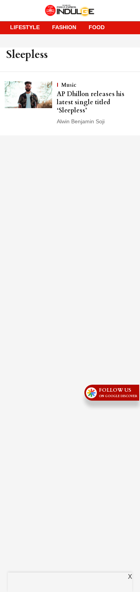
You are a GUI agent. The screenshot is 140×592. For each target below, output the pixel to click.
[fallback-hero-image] (31, 103)
